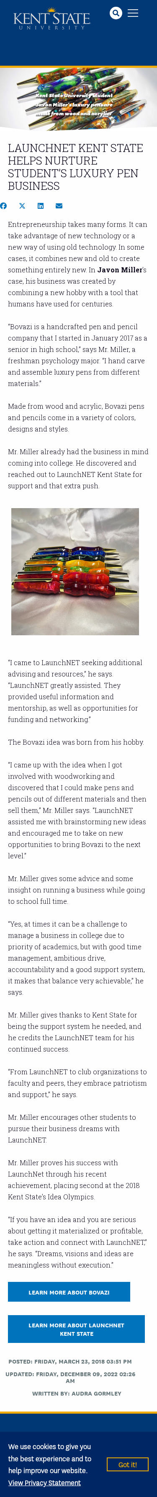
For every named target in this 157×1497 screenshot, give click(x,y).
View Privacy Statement (44, 1482)
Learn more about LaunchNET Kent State (76, 1328)
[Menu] (133, 13)
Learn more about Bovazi (69, 1292)
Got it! (127, 1464)
